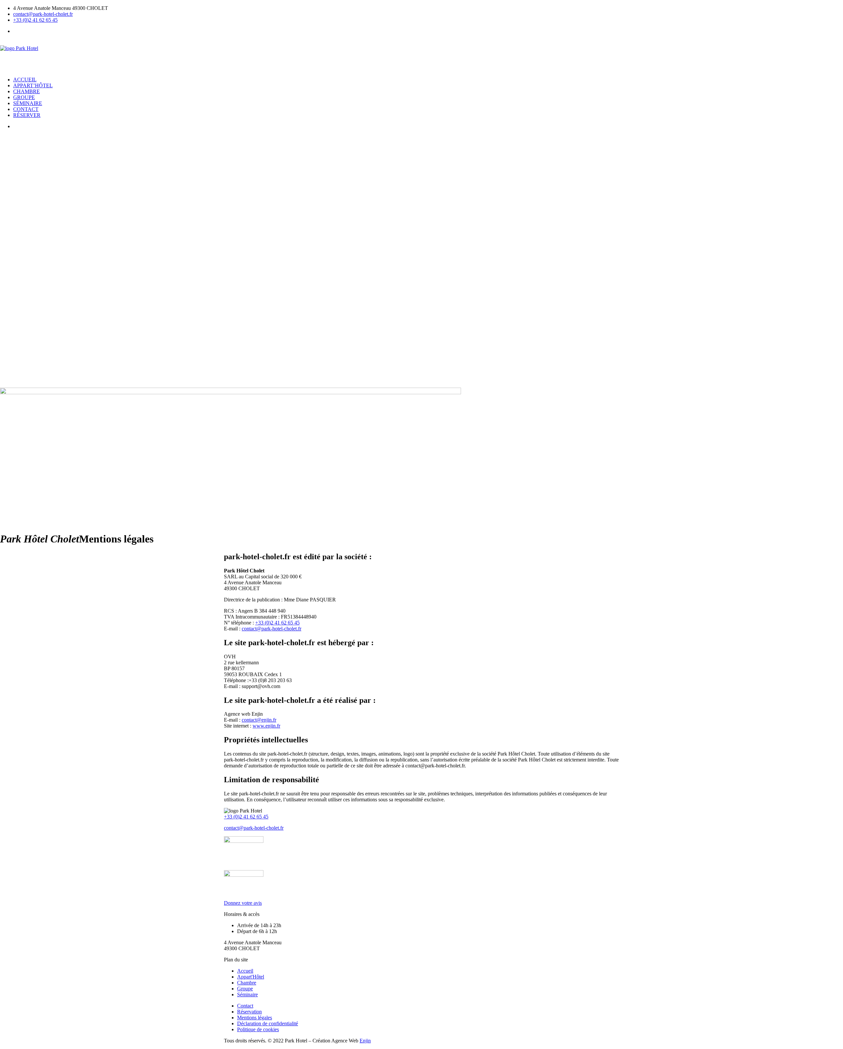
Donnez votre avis (243, 903)
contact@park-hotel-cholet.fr (43, 14)
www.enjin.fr (266, 726)
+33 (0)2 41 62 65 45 (35, 20)
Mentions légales (254, 1017)
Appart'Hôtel (250, 977)
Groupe (24, 97)
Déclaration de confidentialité (267, 1023)
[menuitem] (428, 31)
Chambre (26, 91)
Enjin (365, 1040)
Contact (26, 109)
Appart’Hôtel (33, 85)
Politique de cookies (258, 1029)
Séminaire (27, 103)
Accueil (25, 79)
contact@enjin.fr (259, 720)
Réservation (249, 1011)
